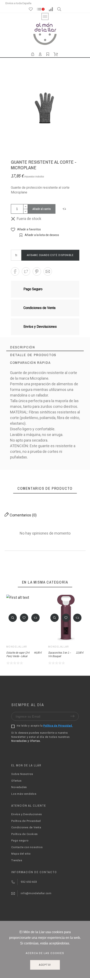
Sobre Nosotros (22, 774)
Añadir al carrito (41, 209)
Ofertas (16, 780)
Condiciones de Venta (26, 827)
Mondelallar (16, 646)
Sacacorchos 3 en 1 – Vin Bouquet (59, 654)
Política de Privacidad (26, 820)
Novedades (19, 787)
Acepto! (45, 965)
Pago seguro (20, 840)
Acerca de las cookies (45, 953)
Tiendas (16, 860)
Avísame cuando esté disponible (50, 255)
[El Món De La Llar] (45, 34)
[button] (65, 209)
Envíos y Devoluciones (26, 814)
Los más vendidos (23, 793)
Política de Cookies (24, 834)
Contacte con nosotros (26, 847)
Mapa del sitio (21, 853)
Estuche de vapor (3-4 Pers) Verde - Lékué (17, 654)
